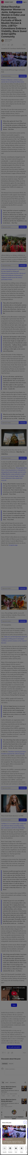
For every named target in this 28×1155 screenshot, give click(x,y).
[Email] (16, 1148)
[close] (25, 1122)
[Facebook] (10, 1148)
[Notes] (21, 1148)
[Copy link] (4, 1148)
